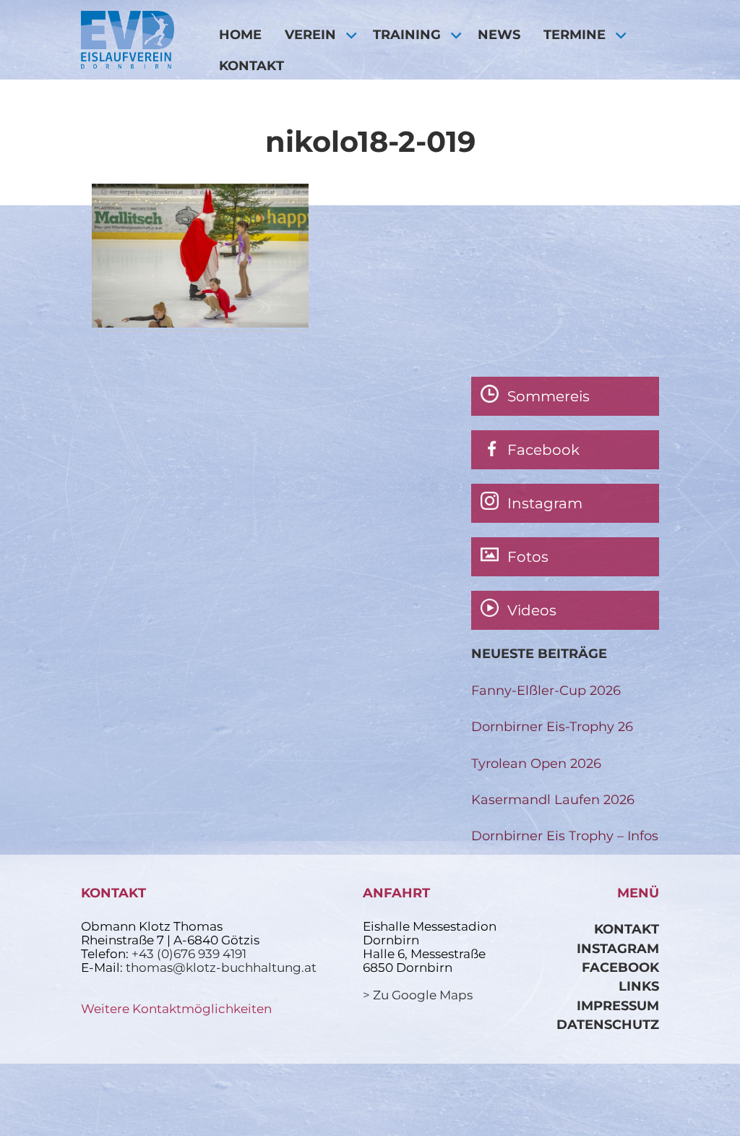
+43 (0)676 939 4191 (189, 954)
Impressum (618, 1005)
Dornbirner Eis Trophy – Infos (564, 835)
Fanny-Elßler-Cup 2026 (546, 690)
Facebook (620, 967)
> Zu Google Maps (418, 995)
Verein (310, 34)
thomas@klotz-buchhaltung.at (221, 967)
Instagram (618, 948)
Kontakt (251, 65)
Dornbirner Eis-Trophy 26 (552, 726)
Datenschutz (607, 1024)
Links (639, 986)
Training (407, 34)
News (499, 34)
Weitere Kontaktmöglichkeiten (176, 1009)
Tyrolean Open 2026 (536, 763)
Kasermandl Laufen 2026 (552, 799)
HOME (240, 34)
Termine (574, 34)
